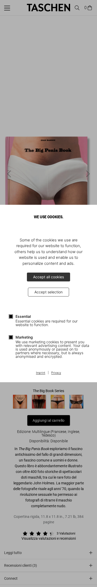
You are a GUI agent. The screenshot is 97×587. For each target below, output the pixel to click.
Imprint (40, 372)
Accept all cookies (48, 277)
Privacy (56, 372)
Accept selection (48, 292)
